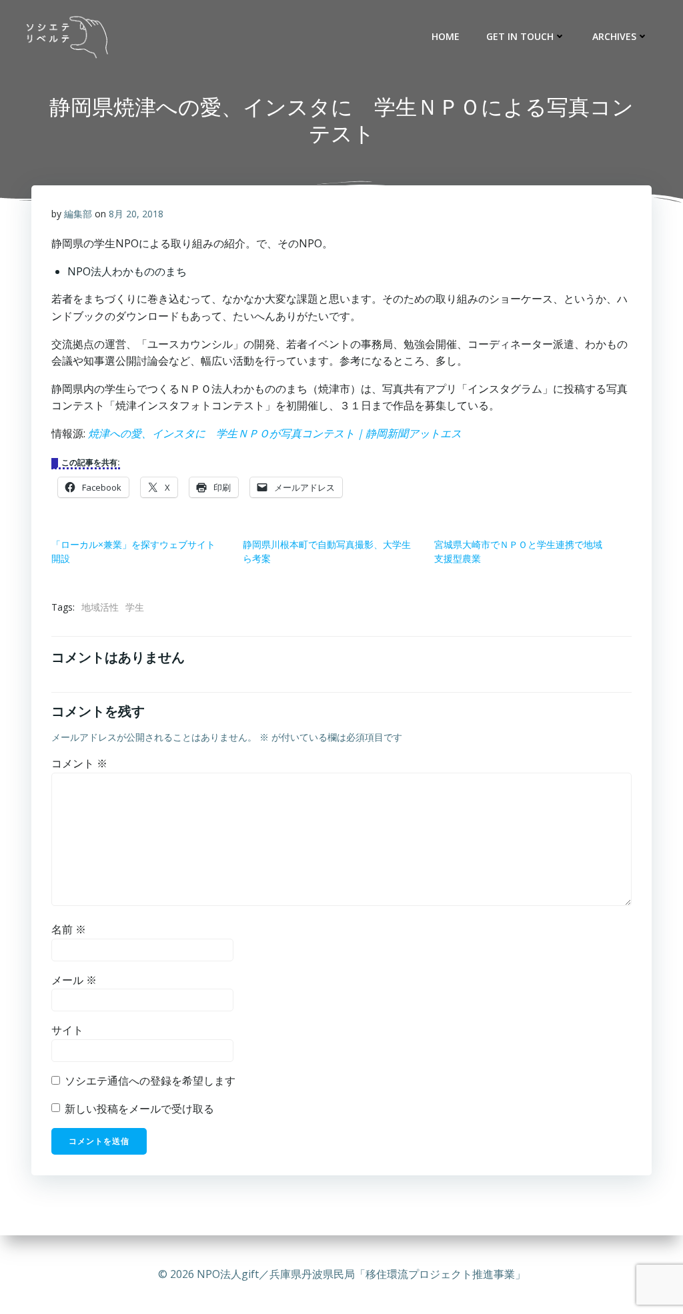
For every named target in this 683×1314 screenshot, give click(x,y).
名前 (68, 929)
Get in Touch (520, 36)
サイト (67, 1030)
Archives (614, 36)
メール (74, 980)
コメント (79, 763)
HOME (446, 36)
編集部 (78, 213)
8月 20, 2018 (136, 213)
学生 (134, 607)
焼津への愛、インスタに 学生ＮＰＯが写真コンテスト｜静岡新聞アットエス (275, 433)
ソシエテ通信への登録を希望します (148, 1080)
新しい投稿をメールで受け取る (139, 1108)
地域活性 (100, 607)
